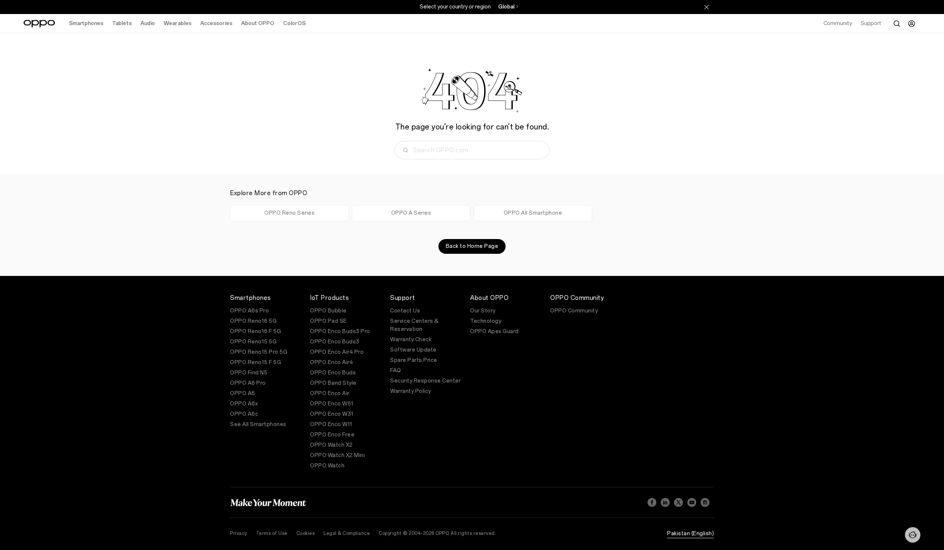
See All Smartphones (258, 424)
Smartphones (86, 23)
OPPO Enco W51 (332, 404)
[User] (911, 23)
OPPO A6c (244, 414)
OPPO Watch (327, 466)
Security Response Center (425, 381)
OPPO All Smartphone (533, 213)
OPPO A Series (411, 213)
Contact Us (405, 311)
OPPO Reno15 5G (253, 342)
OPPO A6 (242, 393)
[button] (912, 535)
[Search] (896, 23)
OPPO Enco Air (330, 393)
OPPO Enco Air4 (331, 362)
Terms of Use (272, 533)
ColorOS (294, 23)
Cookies (305, 533)
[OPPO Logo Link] (39, 24)
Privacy (238, 533)
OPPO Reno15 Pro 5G (258, 352)
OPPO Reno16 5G (253, 321)
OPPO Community (574, 311)
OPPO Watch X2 (331, 445)
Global (506, 7)
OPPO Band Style (333, 383)
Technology (485, 321)
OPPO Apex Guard (494, 331)
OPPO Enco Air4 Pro (337, 352)
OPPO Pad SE (328, 321)
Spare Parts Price (413, 360)
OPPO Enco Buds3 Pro (340, 331)
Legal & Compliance (346, 533)
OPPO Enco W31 (332, 414)
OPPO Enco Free (332, 435)
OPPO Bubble (328, 311)
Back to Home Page (472, 246)
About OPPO (257, 23)
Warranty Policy (410, 391)
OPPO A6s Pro (249, 311)
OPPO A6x (244, 404)
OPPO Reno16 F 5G (255, 331)
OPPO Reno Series (289, 213)
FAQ (395, 370)
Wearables (177, 23)
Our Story (483, 311)
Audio (147, 23)
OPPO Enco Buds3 (335, 342)
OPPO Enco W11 (331, 424)
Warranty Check (410, 339)
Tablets (122, 23)
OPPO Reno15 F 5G (255, 362)
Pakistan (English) (690, 533)
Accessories (216, 23)
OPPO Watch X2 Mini (337, 455)
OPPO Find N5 (248, 373)
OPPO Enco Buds (333, 373)
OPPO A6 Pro (248, 383)
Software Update (413, 350)
